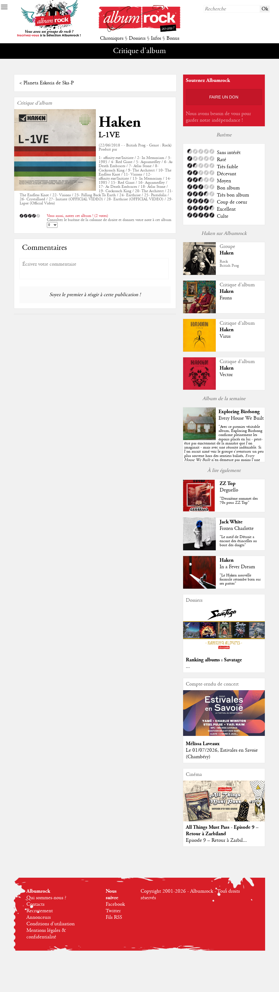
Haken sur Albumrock (224, 233)
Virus (225, 336)
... (188, 666)
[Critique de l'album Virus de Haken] (199, 350)
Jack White (231, 522)
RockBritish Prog (229, 263)
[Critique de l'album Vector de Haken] (199, 388)
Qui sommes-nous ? (46, 898)
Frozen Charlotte (237, 528)
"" (224, 449)
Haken (120, 122)
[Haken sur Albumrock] (199, 273)
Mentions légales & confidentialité (46, 933)
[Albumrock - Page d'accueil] (139, 30)
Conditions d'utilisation (50, 924)
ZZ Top (227, 483)
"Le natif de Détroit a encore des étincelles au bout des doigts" (238, 541)
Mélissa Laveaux (203, 744)
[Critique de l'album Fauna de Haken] (199, 312)
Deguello (229, 490)
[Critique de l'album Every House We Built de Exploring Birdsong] (199, 438)
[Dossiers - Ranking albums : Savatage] (224, 650)
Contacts (35, 904)
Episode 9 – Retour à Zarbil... (216, 840)
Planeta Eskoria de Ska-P (48, 83)
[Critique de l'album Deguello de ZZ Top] (199, 510)
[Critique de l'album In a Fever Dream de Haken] (199, 587)
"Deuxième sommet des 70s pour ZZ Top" (239, 500)
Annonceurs (38, 917)
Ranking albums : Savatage (214, 660)
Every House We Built (241, 418)
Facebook (115, 904)
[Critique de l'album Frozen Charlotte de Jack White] (199, 549)
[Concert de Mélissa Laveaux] (224, 734)
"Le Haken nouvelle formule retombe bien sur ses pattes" (240, 579)
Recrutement (39, 911)
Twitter (113, 911)
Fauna (226, 298)
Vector (226, 374)
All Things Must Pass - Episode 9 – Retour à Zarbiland (222, 830)
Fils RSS (114, 917)
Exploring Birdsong (239, 412)
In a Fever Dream (237, 567)
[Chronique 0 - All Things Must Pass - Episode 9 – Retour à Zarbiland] (224, 806)
